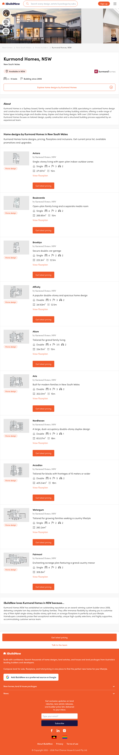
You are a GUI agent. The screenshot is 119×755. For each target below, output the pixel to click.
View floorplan (40, 175)
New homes (7, 47)
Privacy (59, 743)
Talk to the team (59, 644)
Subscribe (59, 723)
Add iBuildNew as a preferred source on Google (33, 677)
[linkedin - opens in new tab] (58, 730)
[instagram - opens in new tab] (64, 730)
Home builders (41, 47)
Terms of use (72, 743)
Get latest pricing (43, 185)
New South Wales (23, 47)
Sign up (104, 3)
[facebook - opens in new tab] (51, 730)
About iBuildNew (45, 743)
